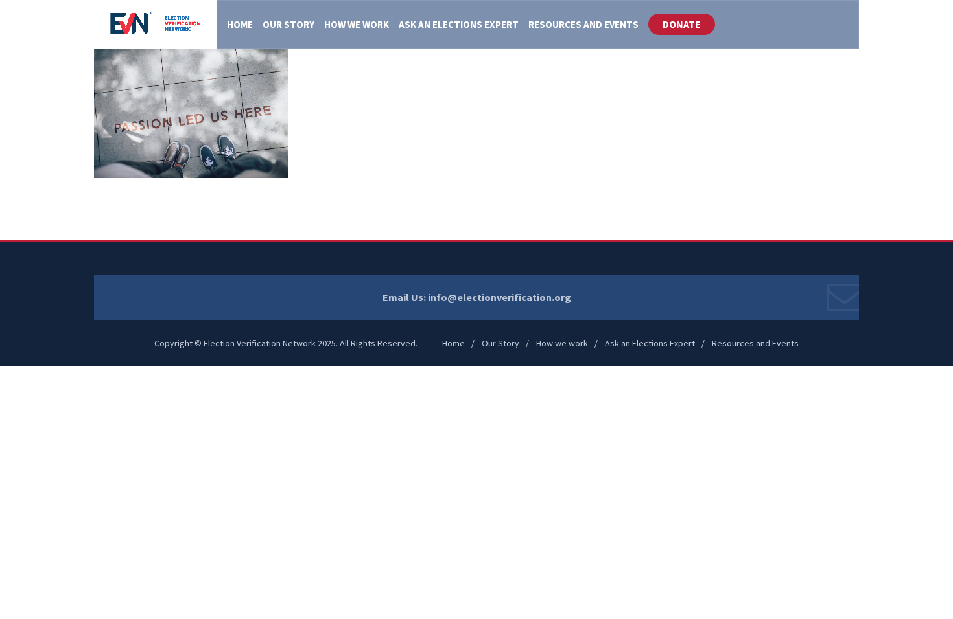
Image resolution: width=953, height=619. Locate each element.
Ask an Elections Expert (650, 343)
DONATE (682, 23)
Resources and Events (755, 343)
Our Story (500, 343)
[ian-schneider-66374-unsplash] (191, 112)
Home (453, 343)
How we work (562, 343)
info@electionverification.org (499, 297)
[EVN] (155, 24)
